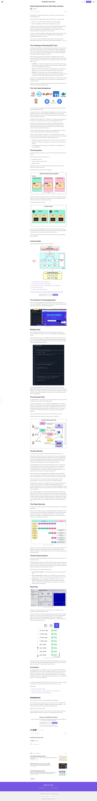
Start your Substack (45, 796)
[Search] (82, 2)
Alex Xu (37, 774)
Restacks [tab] (36, 740)
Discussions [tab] (38, 753)
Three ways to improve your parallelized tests (41, 692)
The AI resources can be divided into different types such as (40, 765)
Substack (43, 798)
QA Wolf (32, 33)
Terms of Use (53, 725)
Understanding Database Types (37, 771)
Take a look (64, 40)
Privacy (47, 793)
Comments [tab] (32, 740)
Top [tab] (31, 753)
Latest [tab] (34, 753)
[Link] (29, 45)
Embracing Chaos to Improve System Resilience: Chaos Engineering (46, 285)
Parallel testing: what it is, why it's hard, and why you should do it (46, 691)
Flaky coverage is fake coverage (38, 689)
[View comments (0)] (35, 12)
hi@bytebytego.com (58, 712)
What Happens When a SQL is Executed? (40, 281)
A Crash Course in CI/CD (37, 287)
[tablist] (34, 741)
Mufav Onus (35, 39)
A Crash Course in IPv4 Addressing (39, 289)
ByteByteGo (34, 8)
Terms (50, 793)
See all (32, 778)
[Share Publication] (85, 2)
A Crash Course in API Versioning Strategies (41, 283)
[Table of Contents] (1, 400)
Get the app (53, 796)
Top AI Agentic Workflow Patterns (38, 756)
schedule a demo (57, 684)
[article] (48, 758)
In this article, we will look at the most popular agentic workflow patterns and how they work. (43, 758)
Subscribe (89, 1)
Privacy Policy (56, 726)
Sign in (94, 1)
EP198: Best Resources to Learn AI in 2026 (40, 764)
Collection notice (55, 793)
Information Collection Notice (48, 726)
